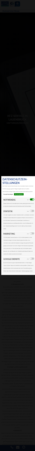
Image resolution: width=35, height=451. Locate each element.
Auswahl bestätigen (8, 194)
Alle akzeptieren (19, 194)
